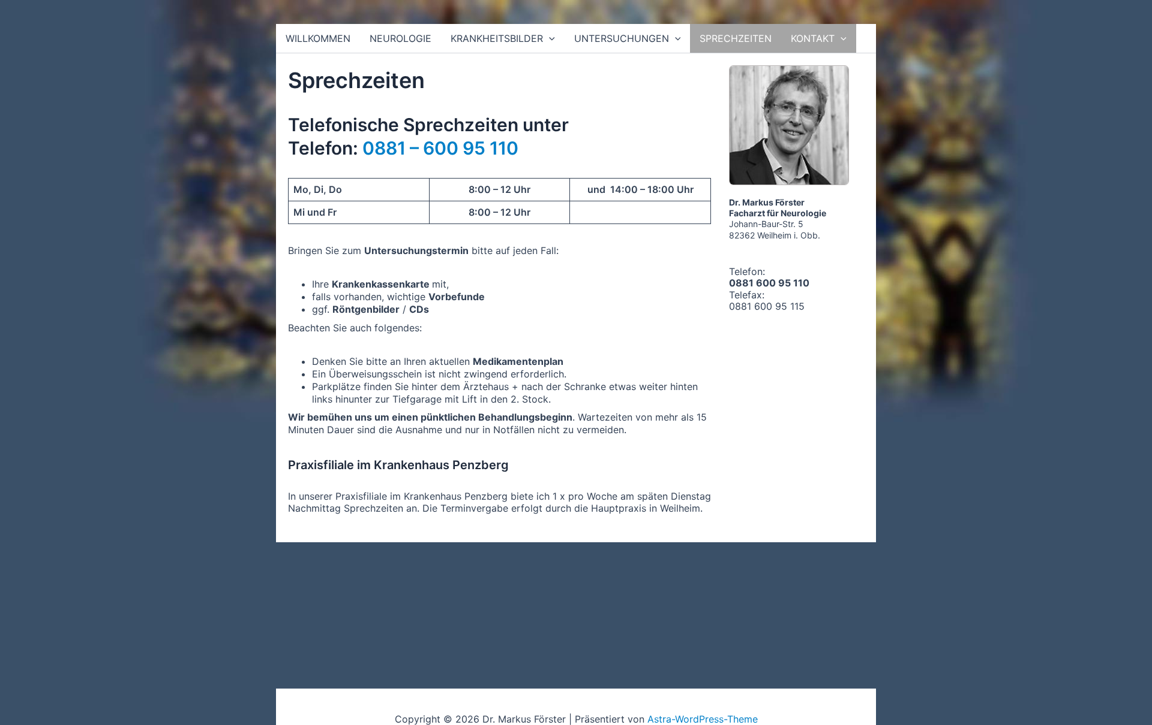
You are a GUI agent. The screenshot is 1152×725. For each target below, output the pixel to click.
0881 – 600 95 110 (440, 148)
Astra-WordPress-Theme (702, 719)
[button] (549, 38)
